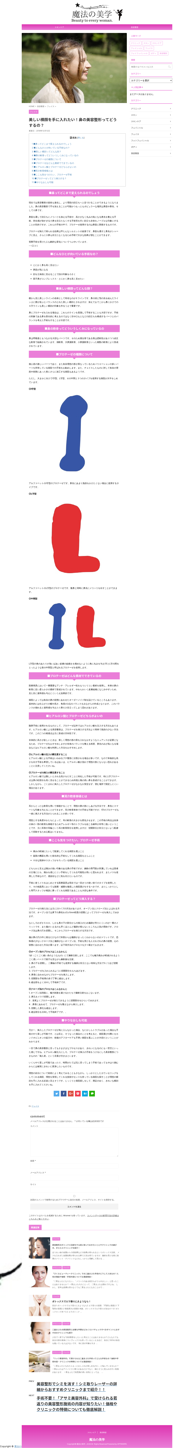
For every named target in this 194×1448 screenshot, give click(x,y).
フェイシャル (136, 48)
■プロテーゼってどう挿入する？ (49, 178)
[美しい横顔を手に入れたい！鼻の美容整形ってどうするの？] (85, 1093)
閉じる (81, 138)
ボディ (153, 53)
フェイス (35, 1106)
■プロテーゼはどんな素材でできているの (53, 163)
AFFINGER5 (122, 1444)
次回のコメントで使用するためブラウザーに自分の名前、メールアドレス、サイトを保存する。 (73, 1199)
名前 (33, 1161)
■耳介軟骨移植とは (42, 170)
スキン (146, 43)
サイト (33, 1184)
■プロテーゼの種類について (46, 159)
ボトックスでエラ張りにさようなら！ (71, 1301)
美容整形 (134, 27)
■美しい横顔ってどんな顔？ (46, 151)
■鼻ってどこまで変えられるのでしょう (52, 144)
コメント (34, 1126)
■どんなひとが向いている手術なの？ (51, 147)
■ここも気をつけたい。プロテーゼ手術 (52, 174)
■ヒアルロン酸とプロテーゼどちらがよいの (54, 167)
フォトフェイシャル (139, 53)
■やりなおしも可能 (42, 182)
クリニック (135, 43)
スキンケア (59, 27)
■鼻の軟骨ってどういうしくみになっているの (55, 155)
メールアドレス (38, 1172)
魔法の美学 (97, 1439)
